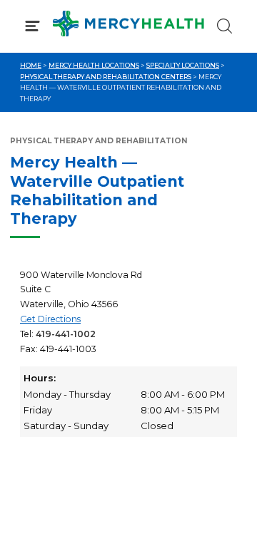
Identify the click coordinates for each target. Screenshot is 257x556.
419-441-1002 (66, 334)
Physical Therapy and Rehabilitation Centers (105, 77)
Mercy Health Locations (94, 65)
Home (30, 65)
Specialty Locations (182, 65)
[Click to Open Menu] (32, 26)
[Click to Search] (224, 26)
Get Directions (50, 319)
